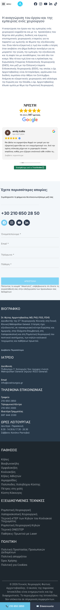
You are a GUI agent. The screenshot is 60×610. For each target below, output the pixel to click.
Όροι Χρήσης (9, 560)
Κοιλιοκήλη (8, 472)
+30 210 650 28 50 (20, 213)
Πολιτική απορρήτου (14, 556)
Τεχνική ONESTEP (12, 529)
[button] (3, 4)
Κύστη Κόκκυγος (11, 492)
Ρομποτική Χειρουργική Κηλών (20, 525)
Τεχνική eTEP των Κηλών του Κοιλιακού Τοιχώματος (26, 520)
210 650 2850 (8, 400)
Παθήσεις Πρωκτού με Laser (19, 533)
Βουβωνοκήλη (10, 463)
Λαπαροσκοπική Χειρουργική (19, 514)
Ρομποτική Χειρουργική (16, 510)
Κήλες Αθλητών (11, 476)
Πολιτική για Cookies (14, 564)
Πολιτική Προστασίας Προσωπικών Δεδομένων (23, 551)
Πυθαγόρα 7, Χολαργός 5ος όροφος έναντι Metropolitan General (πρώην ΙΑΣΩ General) (24, 370)
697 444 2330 (8, 415)
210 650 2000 (8, 408)
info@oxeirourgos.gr (12, 382)
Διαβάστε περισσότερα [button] (14, 155)
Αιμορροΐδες (9, 480)
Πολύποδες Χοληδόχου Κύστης (20, 484)
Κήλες (5, 459)
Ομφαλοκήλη (9, 467)
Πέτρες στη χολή (12, 488)
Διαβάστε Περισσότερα (12, 350)
